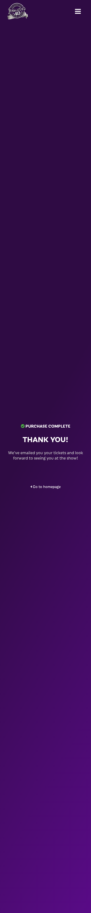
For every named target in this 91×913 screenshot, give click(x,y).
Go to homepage (46, 486)
